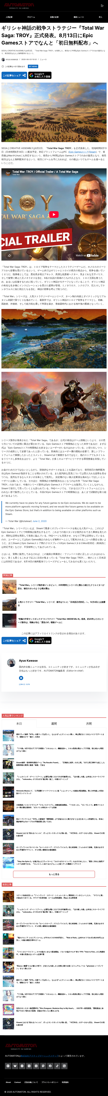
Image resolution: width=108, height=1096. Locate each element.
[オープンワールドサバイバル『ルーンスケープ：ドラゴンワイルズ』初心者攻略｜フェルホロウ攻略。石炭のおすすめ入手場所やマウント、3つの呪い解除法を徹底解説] (8, 924)
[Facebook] (50, 1066)
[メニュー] (102, 5)
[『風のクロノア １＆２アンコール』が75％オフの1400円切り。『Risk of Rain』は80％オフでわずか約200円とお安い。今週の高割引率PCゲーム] (8, 939)
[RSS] (64, 1066)
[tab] (19, 724)
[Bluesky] (15, 1066)
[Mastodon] (43, 1066)
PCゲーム (31, 17)
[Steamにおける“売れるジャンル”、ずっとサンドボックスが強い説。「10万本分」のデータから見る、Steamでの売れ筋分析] (8, 1023)
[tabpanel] (54, 803)
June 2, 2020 (39, 521)
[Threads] (36, 1066)
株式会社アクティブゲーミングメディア (40, 1055)
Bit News (33, 66)
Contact (17, 1082)
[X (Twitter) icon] (21, 678)
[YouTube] (8, 1066)
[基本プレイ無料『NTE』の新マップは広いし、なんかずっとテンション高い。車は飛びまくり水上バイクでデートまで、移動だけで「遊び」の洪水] (8, 981)
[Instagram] (22, 1066)
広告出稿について (31, 1082)
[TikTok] (57, 1066)
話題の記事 (54, 17)
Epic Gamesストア (78, 151)
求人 (100, 17)
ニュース (43, 59)
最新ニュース (79, 17)
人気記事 (9, 17)
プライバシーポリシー (49, 1082)
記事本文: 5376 (24, 684)
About (8, 1082)
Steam (92, 151)
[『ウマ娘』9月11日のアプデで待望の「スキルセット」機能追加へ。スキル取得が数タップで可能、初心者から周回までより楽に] (8, 995)
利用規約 (65, 1082)
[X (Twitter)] (29, 1066)
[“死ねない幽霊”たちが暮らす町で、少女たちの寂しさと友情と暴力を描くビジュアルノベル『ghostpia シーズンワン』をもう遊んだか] (8, 967)
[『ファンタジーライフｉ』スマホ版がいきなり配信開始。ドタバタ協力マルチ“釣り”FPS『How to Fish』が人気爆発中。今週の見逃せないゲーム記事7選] (8, 953)
